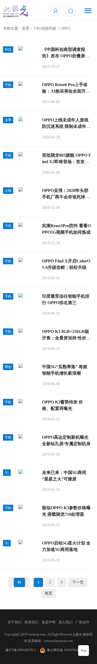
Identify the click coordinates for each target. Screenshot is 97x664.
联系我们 (32, 622)
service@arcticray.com (58, 641)
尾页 (48, 593)
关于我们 (15, 622)
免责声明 (48, 622)
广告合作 (82, 622)
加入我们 (65, 622)
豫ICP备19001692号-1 (20, 650)
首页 (25, 28)
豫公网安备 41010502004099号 (67, 650)
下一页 (78, 582)
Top (83, 650)
